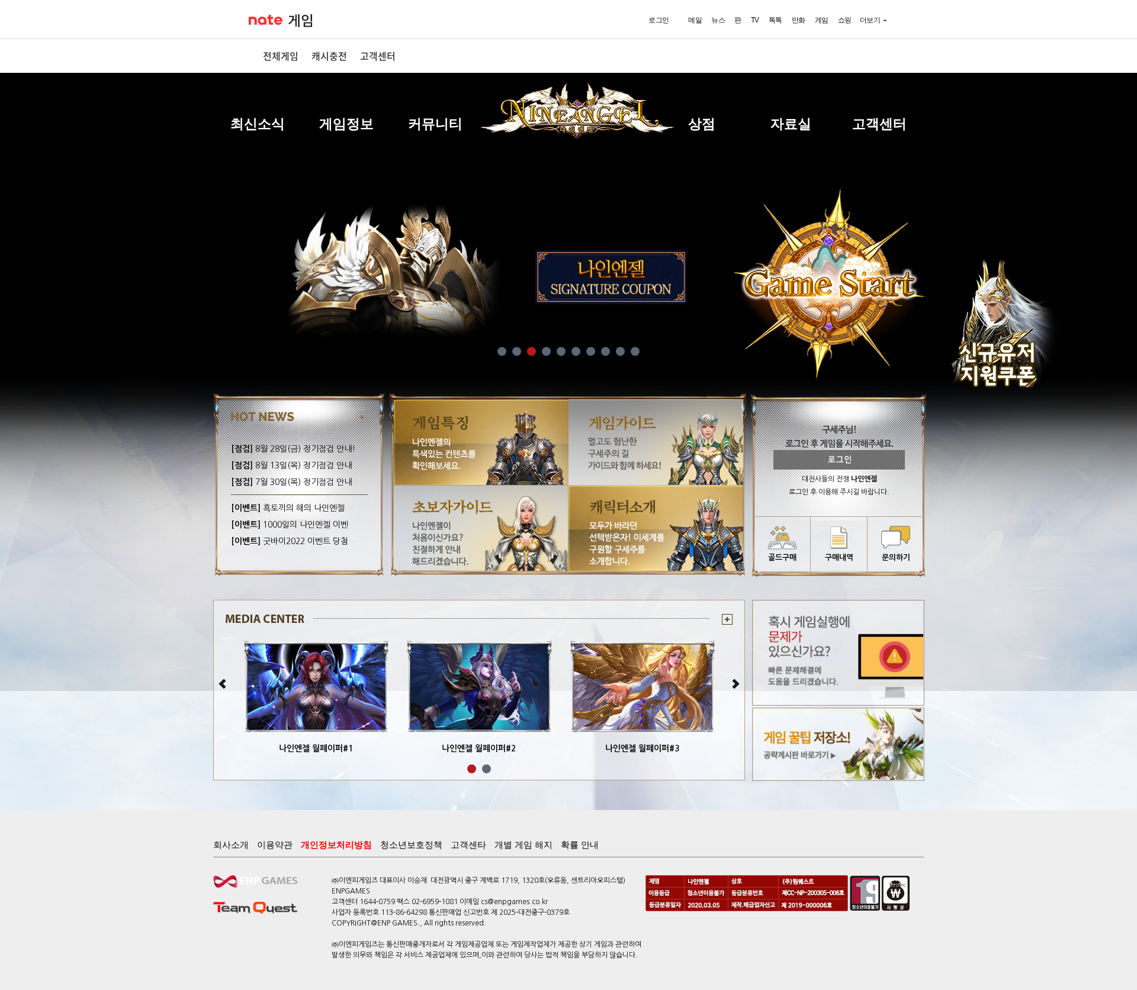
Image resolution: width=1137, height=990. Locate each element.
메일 (695, 20)
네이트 (265, 20)
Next (734, 683)
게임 (300, 20)
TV (755, 20)
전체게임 (280, 56)
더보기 (870, 20)
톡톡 (775, 20)
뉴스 (718, 20)
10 (635, 351)
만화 (798, 20)
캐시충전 (329, 56)
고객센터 (378, 56)
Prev (223, 683)
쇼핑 (845, 20)
